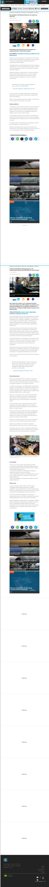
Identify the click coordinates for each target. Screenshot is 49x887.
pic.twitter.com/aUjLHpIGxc (18, 368)
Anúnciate (42, 866)
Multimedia (6, 867)
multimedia (43, 5)
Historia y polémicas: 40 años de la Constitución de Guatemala (21, 218)
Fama (28, 5)
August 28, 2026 (29, 370)
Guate (16, 5)
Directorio (42, 872)
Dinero (20, 5)
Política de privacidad (40, 869)
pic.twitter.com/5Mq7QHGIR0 (21, 86)
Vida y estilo (32, 5)
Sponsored (11, 867)
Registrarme (11, 1)
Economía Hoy (6, 5)
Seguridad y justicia (33, 12)
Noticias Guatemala (15, 12)
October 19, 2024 (31, 88)
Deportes (24, 5)
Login (6, 1)
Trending (38, 5)
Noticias (12, 5)
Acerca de (42, 867)
